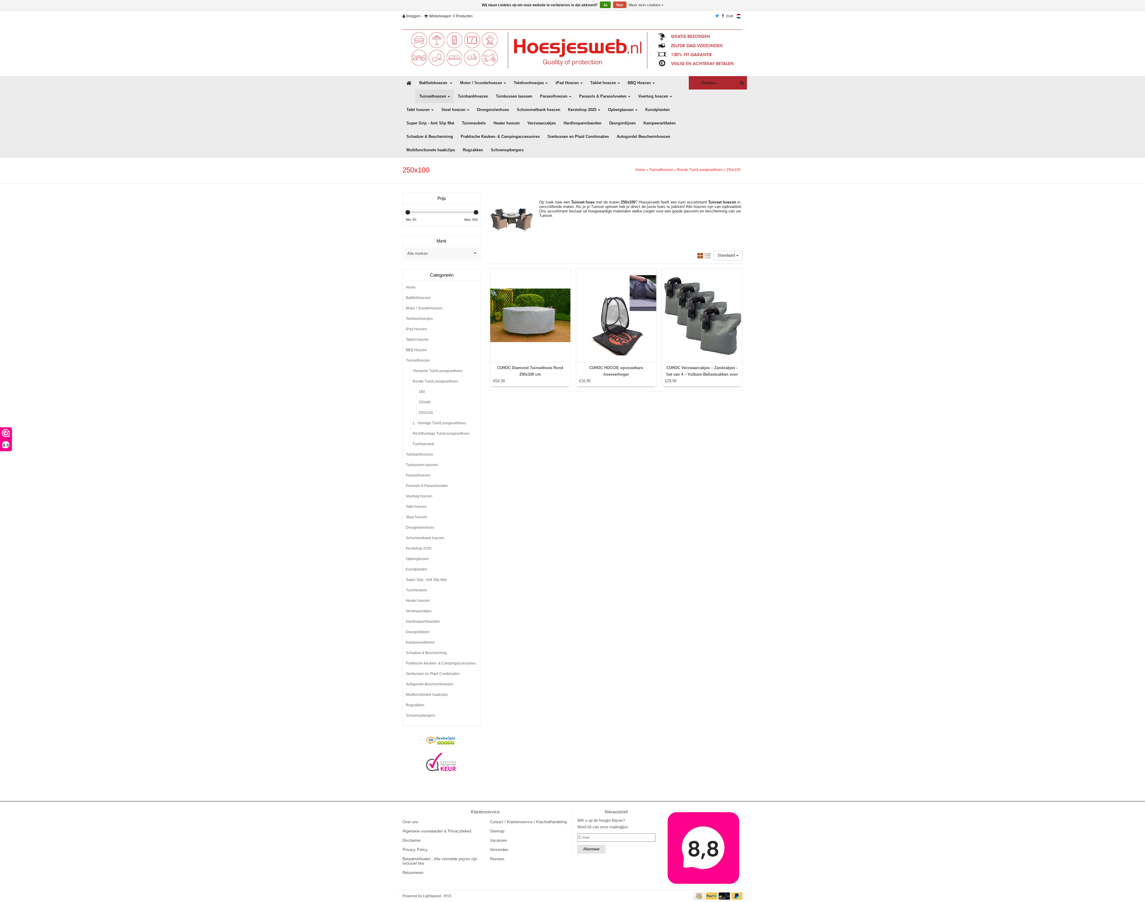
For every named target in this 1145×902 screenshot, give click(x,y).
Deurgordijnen (622, 123)
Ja (605, 5)
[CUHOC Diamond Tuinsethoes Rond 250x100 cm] (530, 315)
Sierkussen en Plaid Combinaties (578, 136)
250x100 (733, 170)
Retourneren (413, 872)
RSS (447, 896)
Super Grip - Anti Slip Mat (430, 123)
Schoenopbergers (507, 150)
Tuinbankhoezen (473, 96)
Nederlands (738, 16)
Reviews (497, 859)
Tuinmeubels (474, 123)
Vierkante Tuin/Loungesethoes (437, 371)
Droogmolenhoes (493, 109)
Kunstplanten (657, 109)
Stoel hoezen (453, 109)
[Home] (572, 49)
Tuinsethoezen (432, 96)
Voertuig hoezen (653, 96)
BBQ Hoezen (639, 83)
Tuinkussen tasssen (514, 96)
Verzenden (499, 849)
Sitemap (497, 831)
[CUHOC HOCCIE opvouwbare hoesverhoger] (616, 315)
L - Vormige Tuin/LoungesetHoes (439, 423)
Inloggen (412, 16)
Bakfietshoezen (433, 83)
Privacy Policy (415, 849)
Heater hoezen (506, 123)
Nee (619, 5)
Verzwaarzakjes (541, 123)
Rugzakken (473, 150)
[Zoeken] (740, 83)
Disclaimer (412, 840)
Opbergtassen (621, 109)
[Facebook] (723, 16)
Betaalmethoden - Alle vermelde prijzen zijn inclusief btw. (440, 861)
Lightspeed (432, 896)
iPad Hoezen (567, 83)
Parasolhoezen (553, 96)
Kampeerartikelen (659, 123)
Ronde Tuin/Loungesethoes (699, 170)
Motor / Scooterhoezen (481, 83)
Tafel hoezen (418, 109)
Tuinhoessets (423, 444)
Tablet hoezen (603, 83)
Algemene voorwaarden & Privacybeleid (437, 831)
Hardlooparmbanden (582, 123)
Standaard (726, 255)
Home (640, 170)
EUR (729, 16)
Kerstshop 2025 (582, 109)
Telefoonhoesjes (529, 83)
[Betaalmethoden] (700, 896)
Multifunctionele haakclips (430, 150)
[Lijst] (708, 257)
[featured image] (704, 848)
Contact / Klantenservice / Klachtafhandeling (528, 822)
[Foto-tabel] (700, 257)
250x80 (425, 402)
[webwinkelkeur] (441, 762)
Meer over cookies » (646, 5)
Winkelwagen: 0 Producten (451, 16)
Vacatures (498, 840)
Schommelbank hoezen (538, 109)
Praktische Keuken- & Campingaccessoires (500, 136)
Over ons (410, 822)
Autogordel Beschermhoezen (643, 136)
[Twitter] (717, 16)
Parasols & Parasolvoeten (602, 96)
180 (422, 392)
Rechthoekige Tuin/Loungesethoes (441, 433)
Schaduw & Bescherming (429, 136)
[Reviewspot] (441, 741)
